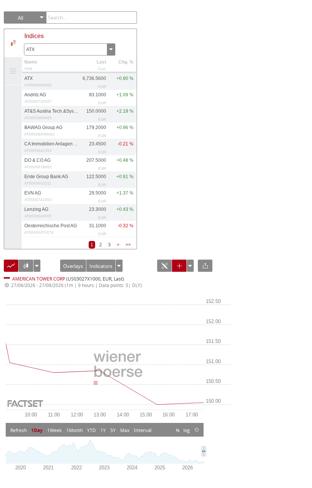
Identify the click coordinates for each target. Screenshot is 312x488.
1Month (74, 430)
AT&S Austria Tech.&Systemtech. (51, 114)
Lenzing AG (38, 212)
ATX (30, 49)
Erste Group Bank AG (46, 179)
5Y (113, 430)
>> (128, 244)
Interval (142, 430)
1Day (37, 430)
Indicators (100, 266)
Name (30, 62)
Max (124, 430)
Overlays (73, 266)
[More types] (37, 267)
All (20, 17)
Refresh (18, 430)
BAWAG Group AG (43, 130)
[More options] (119, 267)
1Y (103, 430)
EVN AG (38, 196)
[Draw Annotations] (164, 268)
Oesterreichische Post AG (50, 228)
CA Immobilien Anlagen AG (51, 147)
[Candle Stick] (25, 268)
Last (101, 62)
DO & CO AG (38, 163)
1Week (54, 430)
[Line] (11, 268)
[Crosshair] (179, 268)
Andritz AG (38, 98)
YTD (91, 430)
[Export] (205, 268)
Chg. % (126, 62)
